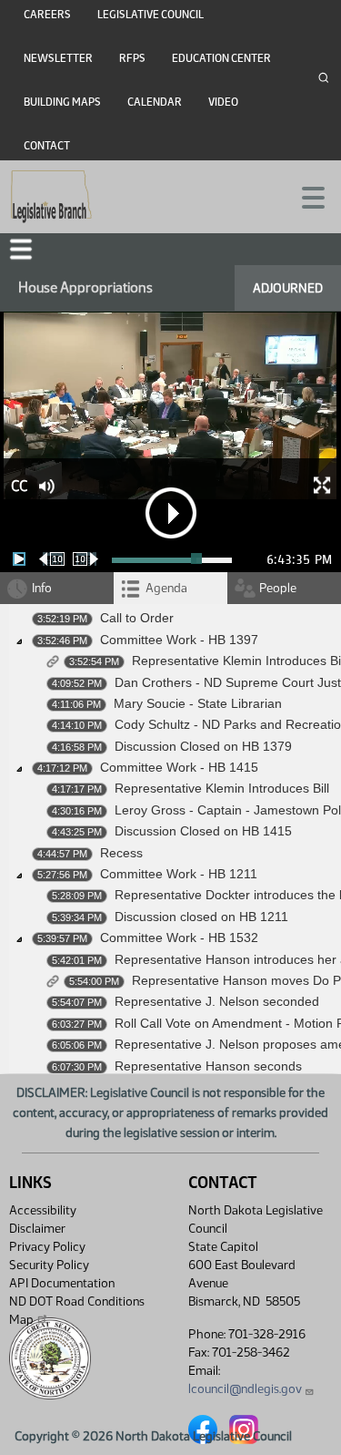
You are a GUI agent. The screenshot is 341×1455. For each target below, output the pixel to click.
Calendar (154, 102)
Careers (47, 14)
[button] (21, 249)
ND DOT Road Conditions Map (77, 1310)
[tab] (170, 588)
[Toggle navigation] (305, 196)
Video (223, 102)
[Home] (51, 196)
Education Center (221, 58)
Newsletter (58, 58)
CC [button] (19, 486)
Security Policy (49, 1265)
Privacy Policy (47, 1247)
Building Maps (62, 102)
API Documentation (62, 1283)
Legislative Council (150, 14)
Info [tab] (42, 588)
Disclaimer (37, 1228)
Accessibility (42, 1210)
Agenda (166, 588)
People (277, 588)
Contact (47, 145)
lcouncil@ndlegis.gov (245, 1389)
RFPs (132, 58)
